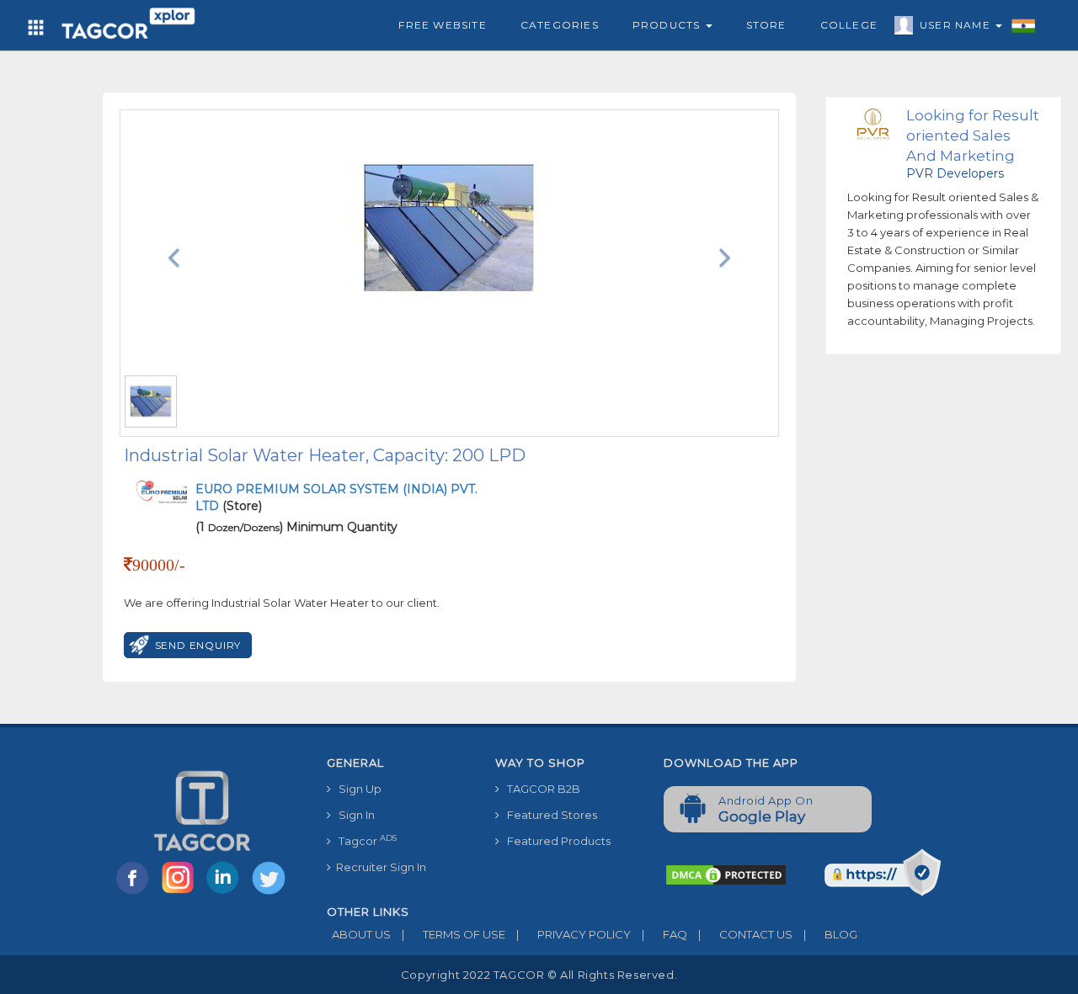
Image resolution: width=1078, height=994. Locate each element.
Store (766, 25)
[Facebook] (135, 893)
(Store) (336, 497)
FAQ (664, 934)
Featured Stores (548, 814)
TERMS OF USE (453, 934)
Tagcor (364, 840)
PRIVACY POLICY (573, 934)
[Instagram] (181, 893)
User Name (957, 25)
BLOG (830, 934)
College (849, 25)
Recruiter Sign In (378, 867)
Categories (559, 25)
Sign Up (356, 788)
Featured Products (555, 841)
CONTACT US (745, 934)
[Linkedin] (226, 893)
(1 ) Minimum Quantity (296, 526)
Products (668, 25)
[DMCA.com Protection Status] (726, 873)
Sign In (353, 814)
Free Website (442, 25)
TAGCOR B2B (539, 788)
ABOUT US (359, 934)
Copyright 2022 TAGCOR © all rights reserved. (539, 974)
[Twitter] (270, 893)
